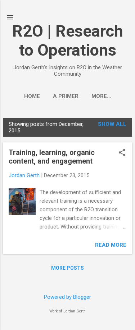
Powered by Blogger (67, 297)
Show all (112, 124)
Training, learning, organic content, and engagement (52, 156)
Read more (110, 245)
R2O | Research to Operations (67, 41)
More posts (67, 268)
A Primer (65, 96)
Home (32, 96)
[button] (122, 153)
